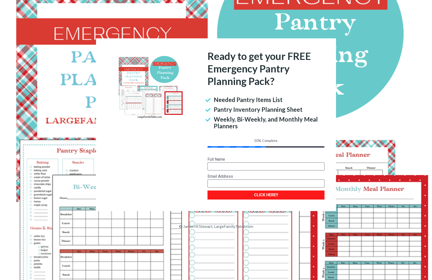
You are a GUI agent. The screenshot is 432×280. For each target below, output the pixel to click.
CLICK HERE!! (266, 195)
